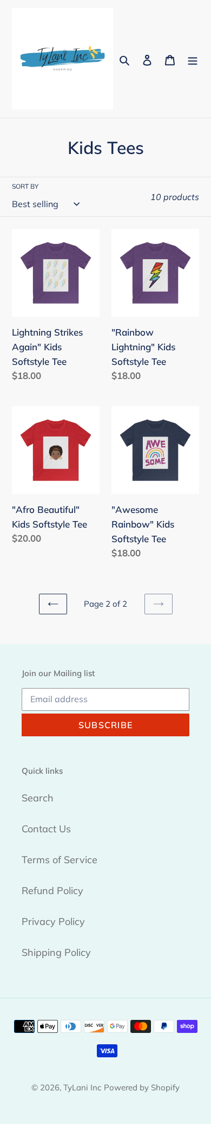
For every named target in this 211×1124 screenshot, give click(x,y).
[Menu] (192, 59)
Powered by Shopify (142, 1087)
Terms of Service (59, 859)
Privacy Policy (53, 921)
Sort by (25, 186)
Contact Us (46, 829)
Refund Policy (52, 890)
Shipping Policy (56, 952)
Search (38, 798)
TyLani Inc (82, 1087)
